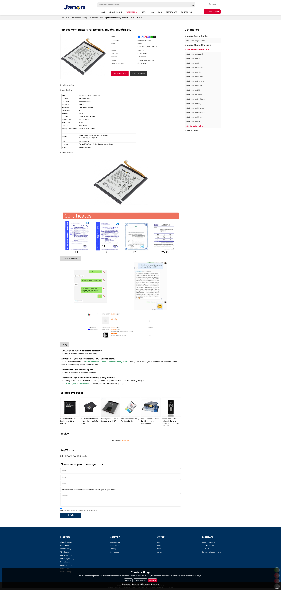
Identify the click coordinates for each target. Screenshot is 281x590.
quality (84, 456)
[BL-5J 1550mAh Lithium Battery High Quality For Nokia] (90, 407)
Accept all (152, 580)
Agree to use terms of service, (78, 510)
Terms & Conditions (90, 510)
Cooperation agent (209, 545)
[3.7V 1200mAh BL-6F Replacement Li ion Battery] (69, 407)
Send (71, 515)
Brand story (114, 545)
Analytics (136, 584)
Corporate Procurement (211, 552)
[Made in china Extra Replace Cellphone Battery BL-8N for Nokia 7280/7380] (171, 407)
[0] (120, 182)
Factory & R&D (115, 549)
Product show (66, 152)
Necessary (127, 584)
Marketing (156, 584)
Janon (159, 552)
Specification (66, 90)
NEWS (144, 12)
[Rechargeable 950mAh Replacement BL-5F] (110, 407)
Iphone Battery (66, 545)
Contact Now (121, 73)
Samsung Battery (67, 559)
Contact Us (114, 552)
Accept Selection (140, 580)
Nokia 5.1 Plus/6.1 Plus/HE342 (70, 456)
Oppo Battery (65, 549)
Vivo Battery (65, 552)
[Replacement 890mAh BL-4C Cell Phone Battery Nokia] (150, 407)
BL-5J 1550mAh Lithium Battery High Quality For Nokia (90, 421)
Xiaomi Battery (66, 542)
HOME (102, 12)
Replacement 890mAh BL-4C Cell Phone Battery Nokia (150, 421)
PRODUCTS (130, 12)
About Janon (115, 542)
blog (152, 12)
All (68, 18)
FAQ (160, 12)
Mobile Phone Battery (79, 18)
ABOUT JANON (115, 12)
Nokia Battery (65, 562)
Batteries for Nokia (96, 18)
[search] (192, 4)
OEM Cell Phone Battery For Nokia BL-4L (130, 420)
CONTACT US (186, 12)
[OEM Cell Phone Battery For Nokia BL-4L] (130, 407)
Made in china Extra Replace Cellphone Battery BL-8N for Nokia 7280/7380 (170, 422)
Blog (159, 545)
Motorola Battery (67, 565)
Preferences (146, 584)
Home (63, 18)
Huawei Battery (66, 555)
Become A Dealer (212, 12)
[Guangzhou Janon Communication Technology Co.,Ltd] (74, 7)
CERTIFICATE (171, 12)
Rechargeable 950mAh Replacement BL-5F (109, 420)
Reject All (128, 580)
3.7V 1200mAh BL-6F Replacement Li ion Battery (68, 421)
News (159, 549)
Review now (125, 440)
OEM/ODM (206, 549)
